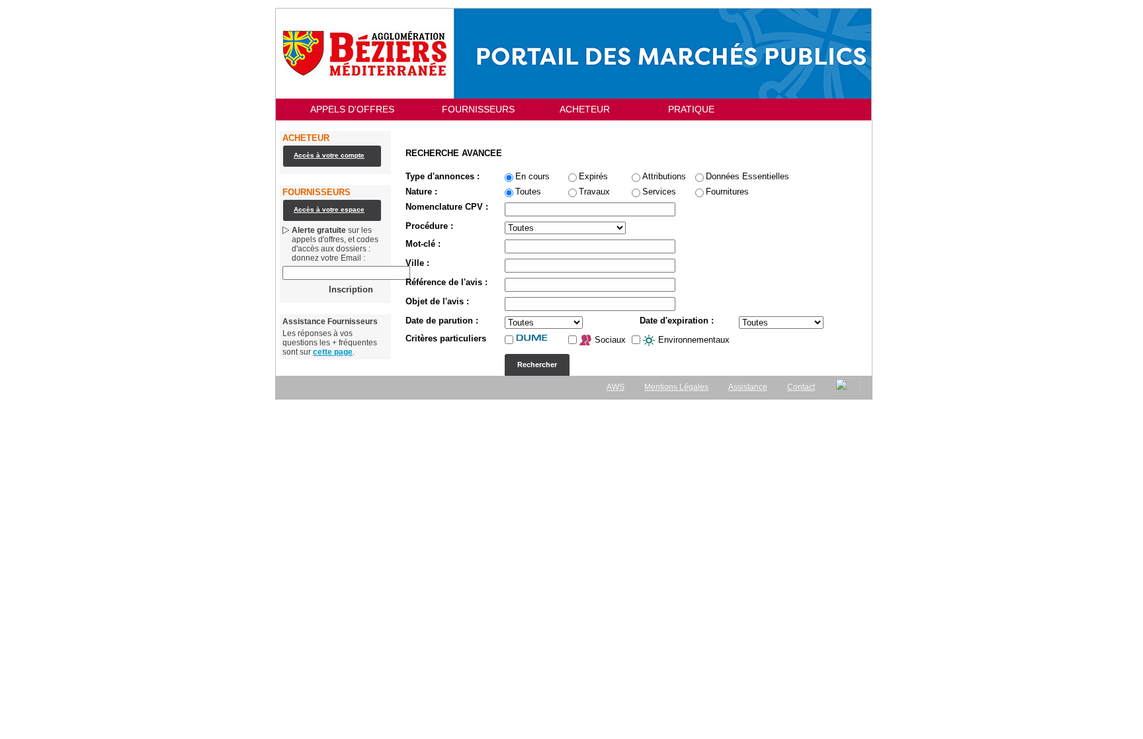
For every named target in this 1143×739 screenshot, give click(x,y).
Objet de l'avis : (437, 301)
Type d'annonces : (442, 176)
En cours (532, 176)
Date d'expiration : (677, 321)
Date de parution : (441, 321)
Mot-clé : (423, 244)
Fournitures (727, 191)
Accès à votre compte (329, 155)
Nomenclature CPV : (446, 207)
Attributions (664, 176)
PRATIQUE (691, 109)
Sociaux (609, 340)
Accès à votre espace (329, 209)
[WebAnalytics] (848, 386)
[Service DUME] (540, 337)
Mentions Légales (676, 387)
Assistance (747, 387)
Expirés (593, 176)
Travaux (594, 191)
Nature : (421, 191)
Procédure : (429, 226)
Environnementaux (693, 340)
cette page (333, 352)
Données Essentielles (747, 176)
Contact (801, 387)
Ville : (417, 263)
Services (659, 191)
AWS (615, 387)
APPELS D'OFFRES (352, 109)
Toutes (528, 191)
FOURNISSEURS (478, 109)
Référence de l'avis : (446, 282)
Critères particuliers (445, 338)
